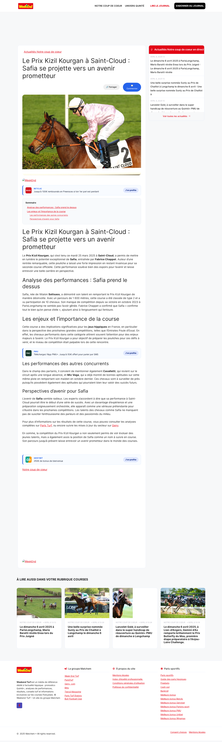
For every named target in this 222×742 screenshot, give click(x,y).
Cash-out (165, 687)
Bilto (67, 687)
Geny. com (70, 684)
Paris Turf (46, 425)
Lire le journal (160, 5)
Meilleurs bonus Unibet (172, 714)
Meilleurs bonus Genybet (173, 702)
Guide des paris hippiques (173, 679)
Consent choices (178, 732)
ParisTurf (69, 680)
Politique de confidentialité (126, 687)
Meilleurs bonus (168, 695)
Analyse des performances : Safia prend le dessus (51, 207)
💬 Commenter (132, 87)
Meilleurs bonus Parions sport (175, 706)
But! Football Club (73, 698)
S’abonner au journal (190, 5)
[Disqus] (81, 520)
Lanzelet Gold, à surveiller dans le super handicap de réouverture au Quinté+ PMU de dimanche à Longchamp (134, 631)
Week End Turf (72, 676)
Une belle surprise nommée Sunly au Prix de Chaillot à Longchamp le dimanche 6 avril (85, 631)
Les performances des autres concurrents (49, 215)
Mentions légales (121, 675)
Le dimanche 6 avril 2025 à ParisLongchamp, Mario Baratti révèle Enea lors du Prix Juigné (37, 631)
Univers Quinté (134, 5)
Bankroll (164, 691)
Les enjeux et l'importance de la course (46, 211)
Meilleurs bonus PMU (171, 710)
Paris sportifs (167, 675)
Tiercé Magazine (73, 691)
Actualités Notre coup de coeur (43, 51)
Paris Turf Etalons (73, 695)
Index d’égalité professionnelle (128, 679)
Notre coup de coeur (108, 5)
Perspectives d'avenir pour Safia (44, 219)
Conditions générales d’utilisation (129, 683)
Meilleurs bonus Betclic (172, 698)
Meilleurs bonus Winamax (173, 718)
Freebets (165, 683)
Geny (115, 425)
